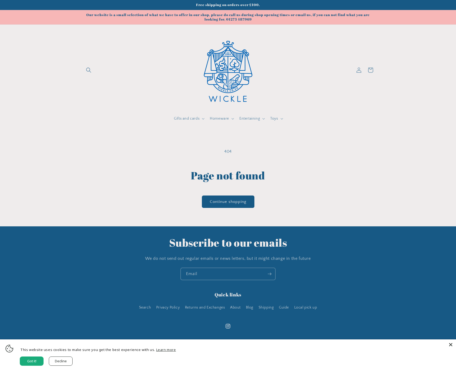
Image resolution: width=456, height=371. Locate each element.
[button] (88, 70)
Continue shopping (228, 201)
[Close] (450, 344)
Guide (284, 307)
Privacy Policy (168, 307)
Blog (249, 307)
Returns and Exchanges (205, 307)
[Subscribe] (269, 274)
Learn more (166, 349)
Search (145, 307)
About (235, 307)
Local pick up (305, 307)
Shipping (266, 307)
